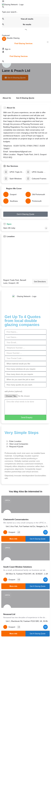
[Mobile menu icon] (25, 1)
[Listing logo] (6, 63)
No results (27, 24)
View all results (27, 19)
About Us (7, 98)
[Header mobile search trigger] (3, 62)
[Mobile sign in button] (3, 52)
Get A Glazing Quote (25, 98)
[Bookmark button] (45, 532)
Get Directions (40, 281)
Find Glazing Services (23, 43)
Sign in (7, 49)
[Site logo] (13, 4)
